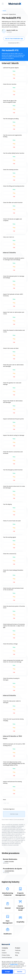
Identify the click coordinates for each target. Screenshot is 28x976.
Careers (4, 953)
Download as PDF (13, 43)
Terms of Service (7, 957)
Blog (16, 955)
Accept (7, 972)
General (5, 14)
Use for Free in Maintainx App (14, 38)
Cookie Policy (14, 964)
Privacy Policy (6, 955)
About (3, 950)
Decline (19, 972)
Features (17, 950)
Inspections (12, 14)
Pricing (17, 953)
